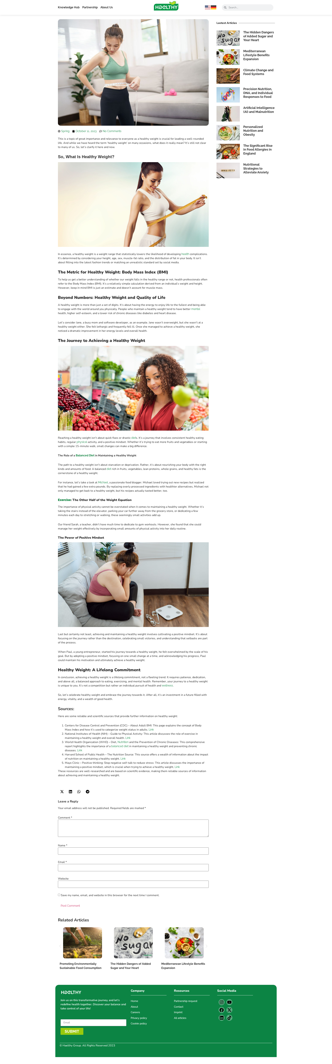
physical (82, 442)
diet (133, 437)
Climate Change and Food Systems (258, 72)
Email (62, 862)
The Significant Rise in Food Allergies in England (258, 149)
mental (195, 309)
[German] (214, 7)
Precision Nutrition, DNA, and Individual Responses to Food (258, 93)
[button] (62, 792)
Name (62, 845)
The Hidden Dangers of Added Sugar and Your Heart (258, 36)
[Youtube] (229, 1002)
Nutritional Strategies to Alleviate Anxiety (256, 168)
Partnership (90, 7)
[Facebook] (222, 1010)
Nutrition (123, 742)
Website (63, 878)
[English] (208, 7)
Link (151, 729)
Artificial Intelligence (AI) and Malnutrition (259, 110)
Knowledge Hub (69, 7)
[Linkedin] (222, 1018)
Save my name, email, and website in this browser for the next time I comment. (110, 895)
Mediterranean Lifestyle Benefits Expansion (256, 55)
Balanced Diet (85, 455)
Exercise (64, 500)
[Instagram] (222, 1002)
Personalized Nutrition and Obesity (253, 130)
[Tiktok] (229, 1018)
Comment (65, 817)
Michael (103, 482)
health (185, 254)
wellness (167, 685)
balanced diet (119, 746)
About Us (106, 7)
